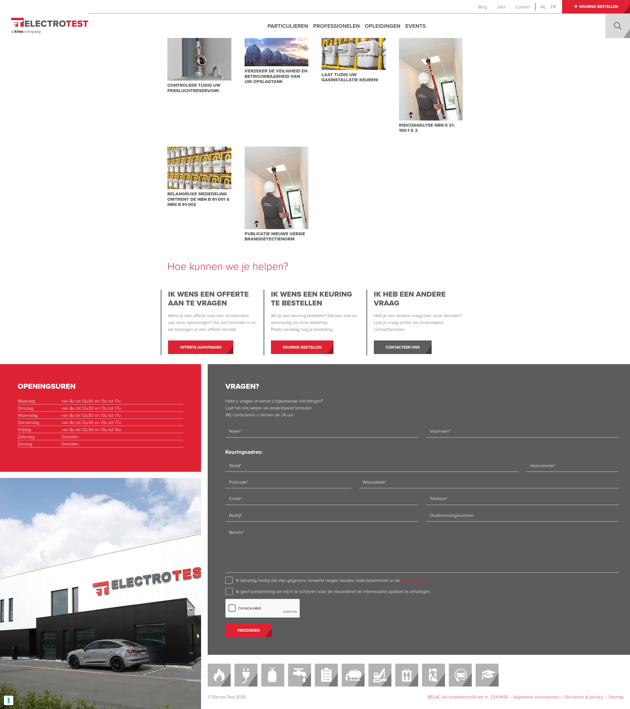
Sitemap (616, 697)
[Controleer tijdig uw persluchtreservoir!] (199, 59)
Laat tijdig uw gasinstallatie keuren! (350, 77)
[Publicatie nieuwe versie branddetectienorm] (277, 188)
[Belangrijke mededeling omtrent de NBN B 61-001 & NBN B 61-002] (199, 168)
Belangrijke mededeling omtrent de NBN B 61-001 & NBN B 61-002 (198, 199)
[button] (617, 26)
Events (415, 26)
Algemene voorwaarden (536, 697)
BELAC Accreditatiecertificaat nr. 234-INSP (468, 697)
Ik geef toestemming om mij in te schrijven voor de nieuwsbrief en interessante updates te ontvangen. (333, 591)
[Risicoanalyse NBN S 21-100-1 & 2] (431, 79)
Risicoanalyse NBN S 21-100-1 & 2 (427, 128)
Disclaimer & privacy (584, 697)
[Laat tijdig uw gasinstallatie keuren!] (354, 54)
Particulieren (288, 26)
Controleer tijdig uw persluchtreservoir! (193, 88)
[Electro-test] (49, 26)
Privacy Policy (414, 580)
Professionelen (336, 26)
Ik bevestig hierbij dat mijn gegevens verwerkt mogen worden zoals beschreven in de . (332, 580)
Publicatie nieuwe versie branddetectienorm (275, 236)
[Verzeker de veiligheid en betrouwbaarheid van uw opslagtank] (277, 52)
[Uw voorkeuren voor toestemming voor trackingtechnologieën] (8, 700)
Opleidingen (382, 26)
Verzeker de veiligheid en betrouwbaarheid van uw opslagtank (276, 76)
